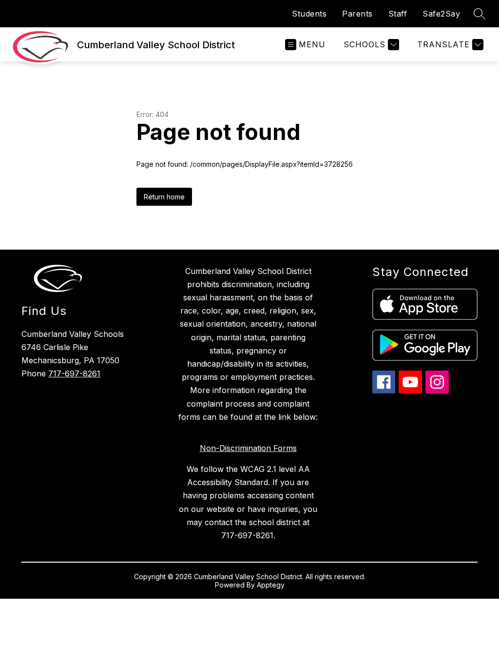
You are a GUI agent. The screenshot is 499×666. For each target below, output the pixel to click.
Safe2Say (441, 14)
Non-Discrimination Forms (248, 448)
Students (309, 14)
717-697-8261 (74, 373)
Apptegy (271, 585)
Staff (397, 14)
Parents (357, 14)
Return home (164, 197)
